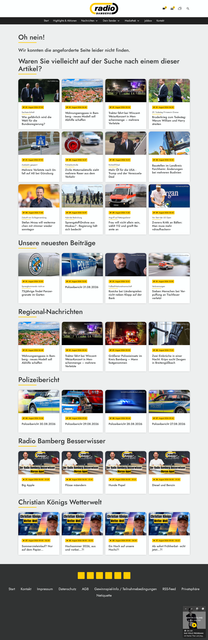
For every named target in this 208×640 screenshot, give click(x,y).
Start (46, 20)
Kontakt (160, 20)
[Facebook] (27, 8)
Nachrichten (87, 20)
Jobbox (148, 20)
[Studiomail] (44, 8)
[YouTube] (38, 8)
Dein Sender (109, 20)
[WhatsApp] (21, 8)
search (188, 8)
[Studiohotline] (50, 8)
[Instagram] (32, 8)
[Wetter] (180, 8)
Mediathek (130, 20)
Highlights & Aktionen (65, 20)
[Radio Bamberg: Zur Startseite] (104, 8)
